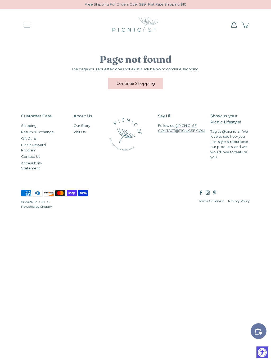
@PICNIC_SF (185, 125)
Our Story (82, 125)
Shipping (29, 125)
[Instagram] (208, 192)
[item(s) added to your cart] (245, 25)
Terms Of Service (211, 201)
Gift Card (28, 138)
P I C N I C (41, 201)
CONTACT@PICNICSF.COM (181, 130)
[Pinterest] (215, 192)
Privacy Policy (239, 201)
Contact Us (30, 156)
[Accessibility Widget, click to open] (262, 352)
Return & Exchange (37, 132)
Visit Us (79, 132)
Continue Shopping (135, 83)
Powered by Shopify (36, 206)
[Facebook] (201, 192)
